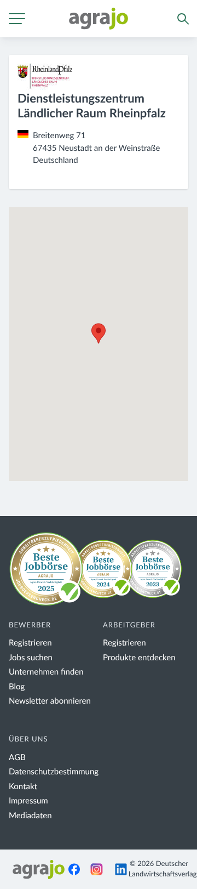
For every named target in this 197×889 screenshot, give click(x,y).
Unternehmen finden (46, 672)
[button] (98, 333)
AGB (17, 758)
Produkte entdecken (139, 658)
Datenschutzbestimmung (54, 772)
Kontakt (23, 787)
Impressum (28, 801)
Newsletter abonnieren (50, 701)
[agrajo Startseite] (98, 19)
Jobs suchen (31, 658)
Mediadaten (30, 816)
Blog (17, 687)
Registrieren (30, 643)
